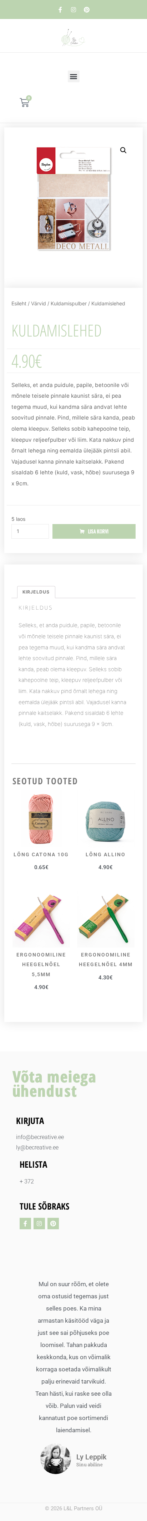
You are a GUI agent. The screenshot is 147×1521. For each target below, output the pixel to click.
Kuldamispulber (69, 303)
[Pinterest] (86, 9)
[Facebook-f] (60, 9)
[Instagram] (73, 9)
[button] (74, 76)
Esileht (18, 303)
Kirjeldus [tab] (36, 592)
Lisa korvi (98, 531)
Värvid (38, 303)
